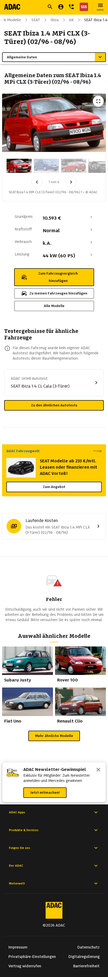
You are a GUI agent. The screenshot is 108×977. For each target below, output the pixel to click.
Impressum (18, 947)
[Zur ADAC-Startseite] (12, 7)
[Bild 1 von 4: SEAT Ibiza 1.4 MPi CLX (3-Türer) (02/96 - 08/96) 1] (19, 165)
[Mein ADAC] (61, 7)
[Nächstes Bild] (71, 182)
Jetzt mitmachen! (45, 792)
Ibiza (55, 20)
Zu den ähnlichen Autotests (54, 405)
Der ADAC (16, 865)
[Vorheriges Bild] (36, 182)
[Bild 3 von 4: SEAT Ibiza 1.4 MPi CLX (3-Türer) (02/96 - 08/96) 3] (73, 165)
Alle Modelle (54, 306)
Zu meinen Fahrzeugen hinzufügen (58, 293)
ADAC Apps (17, 812)
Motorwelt (17, 883)
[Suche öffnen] (50, 6)
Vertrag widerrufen (24, 966)
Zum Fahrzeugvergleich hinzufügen (58, 277)
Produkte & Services (24, 830)
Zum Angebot (54, 487)
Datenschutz (88, 947)
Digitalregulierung (84, 956)
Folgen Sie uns (19, 848)
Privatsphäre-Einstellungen (32, 956)
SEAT (35, 20)
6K (71, 20)
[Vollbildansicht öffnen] (98, 101)
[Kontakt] (71, 7)
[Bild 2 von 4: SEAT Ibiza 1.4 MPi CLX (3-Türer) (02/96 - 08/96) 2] (46, 165)
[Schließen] (98, 770)
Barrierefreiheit (86, 966)
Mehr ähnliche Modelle (54, 736)
